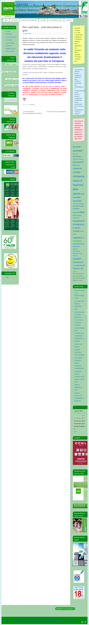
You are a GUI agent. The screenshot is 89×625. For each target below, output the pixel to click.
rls (77, 255)
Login (7, 277)
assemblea (77, 156)
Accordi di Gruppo (11, 37)
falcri (82, 212)
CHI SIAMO (15, 20)
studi (74, 265)
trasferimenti (80, 265)
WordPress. (73, 620)
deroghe (76, 212)
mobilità (76, 231)
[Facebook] (85, 3)
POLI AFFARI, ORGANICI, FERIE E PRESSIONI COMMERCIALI (79, 363)
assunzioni (78, 162)
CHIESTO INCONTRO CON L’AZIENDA (79, 352)
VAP (81, 269)
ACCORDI (43, 20)
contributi (75, 203)
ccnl (82, 194)
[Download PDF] (25, 101)
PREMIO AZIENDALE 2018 (78, 387)
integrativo (79, 224)
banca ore (76, 165)
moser (82, 231)
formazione (76, 218)
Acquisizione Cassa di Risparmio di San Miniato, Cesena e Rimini (79, 377)
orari (74, 234)
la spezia (76, 228)
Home (6, 20)
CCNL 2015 (9, 40)
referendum (75, 253)
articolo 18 (75, 154)
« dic (75, 431)
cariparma (77, 168)
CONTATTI (68, 20)
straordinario (78, 262)
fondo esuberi (77, 215)
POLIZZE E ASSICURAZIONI (29, 20)
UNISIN (76, 268)
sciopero (77, 258)
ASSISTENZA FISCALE (56, 20)
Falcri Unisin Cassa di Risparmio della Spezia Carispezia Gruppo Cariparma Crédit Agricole (45, 8)
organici (77, 237)
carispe (76, 172)
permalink (32, 104)
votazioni (75, 271)
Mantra (67, 620)
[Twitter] (82, 3)
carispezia (78, 176)
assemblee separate (78, 159)
